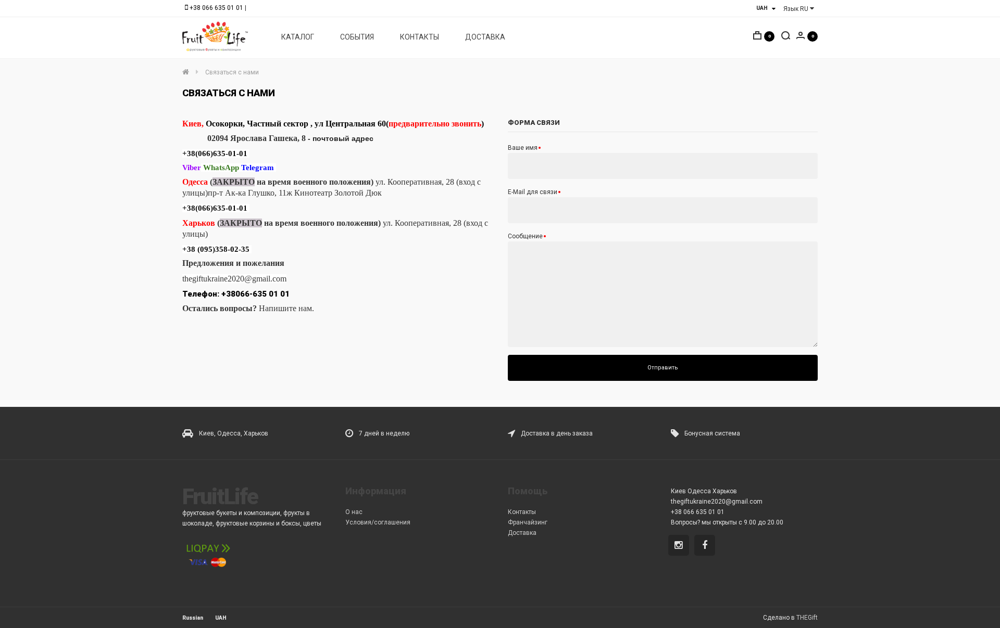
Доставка (522, 532)
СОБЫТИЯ (357, 37)
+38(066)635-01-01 (214, 153)
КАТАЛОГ (297, 37)
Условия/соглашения (377, 522)
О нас (353, 512)
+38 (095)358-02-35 (215, 249)
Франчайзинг (527, 522)
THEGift (807, 617)
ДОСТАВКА (485, 37)
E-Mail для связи (532, 192)
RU (796, 8)
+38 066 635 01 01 (216, 7)
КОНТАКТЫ (419, 37)
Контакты (522, 512)
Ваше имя (523, 147)
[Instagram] (680, 546)
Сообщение (525, 236)
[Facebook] (706, 546)
